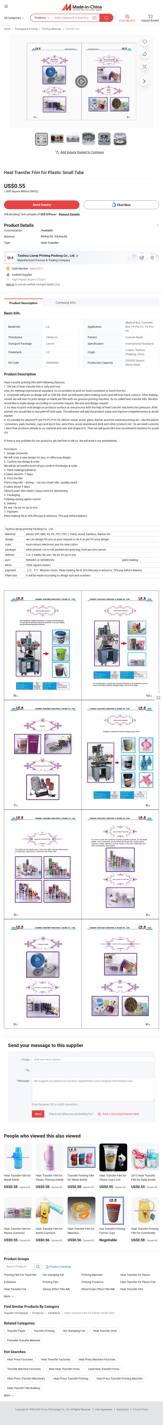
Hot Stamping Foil (74, 1331)
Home (7, 28)
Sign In (10, 284)
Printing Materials (51, 28)
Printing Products (92, 1282)
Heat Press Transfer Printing (70, 1378)
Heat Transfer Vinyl (105, 1331)
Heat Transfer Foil (15, 1289)
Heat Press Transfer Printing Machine (120, 1378)
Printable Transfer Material (23, 1340)
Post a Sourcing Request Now (118, 1114)
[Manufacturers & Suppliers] (82, 7)
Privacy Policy (140, 1409)
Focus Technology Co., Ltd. (55, 1409)
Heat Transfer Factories (55, 1359)
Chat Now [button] (124, 205)
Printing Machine (92, 1275)
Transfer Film (72, 28)
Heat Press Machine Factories (97, 1359)
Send (38, 1114)
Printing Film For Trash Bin (20, 1275)
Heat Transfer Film (131, 1289)
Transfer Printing (44, 1331)
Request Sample (69, 214)
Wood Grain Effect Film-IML (98, 1289)
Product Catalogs (60, 1266)
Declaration (122, 1409)
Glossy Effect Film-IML (56, 1289)
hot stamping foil (53, 1275)
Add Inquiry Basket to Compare (82, 152)
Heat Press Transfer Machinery (26, 1378)
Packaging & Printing (26, 28)
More (7, 1395)
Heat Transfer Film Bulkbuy (23, 1388)
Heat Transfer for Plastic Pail (137, 1282)
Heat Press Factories (20, 1359)
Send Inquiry (42, 205)
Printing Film (50, 1282)
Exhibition (10, 1282)
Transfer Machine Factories (24, 1369)
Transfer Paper (16, 1331)
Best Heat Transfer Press (64, 1369)
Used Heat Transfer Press (103, 1369)
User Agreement (103, 1409)
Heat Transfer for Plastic (135, 1275)
